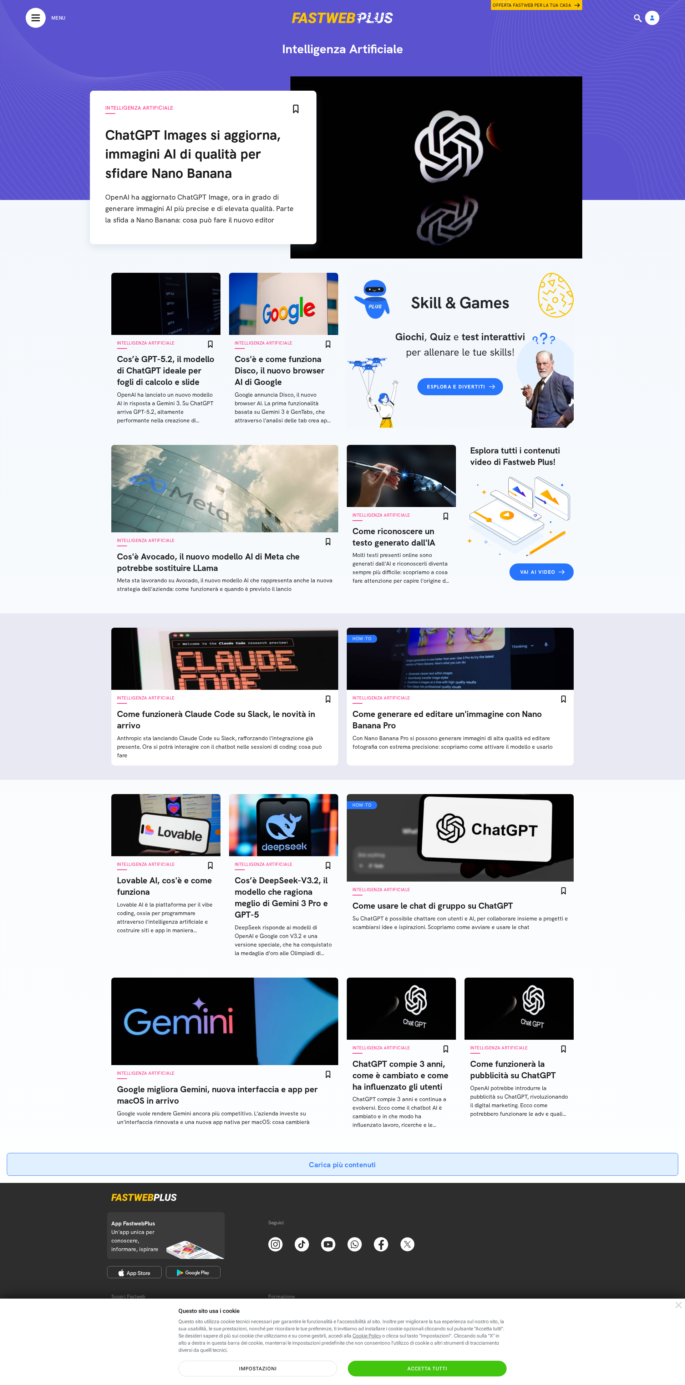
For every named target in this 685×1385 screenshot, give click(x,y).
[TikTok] (302, 1243)
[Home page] (342, 18)
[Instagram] (275, 1243)
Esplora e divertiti (456, 386)
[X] (407, 1243)
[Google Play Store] (193, 1272)
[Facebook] (381, 1243)
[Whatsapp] (354, 1243)
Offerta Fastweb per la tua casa (532, 5)
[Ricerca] (638, 18)
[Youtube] (328, 1243)
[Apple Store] (134, 1272)
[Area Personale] (652, 18)
